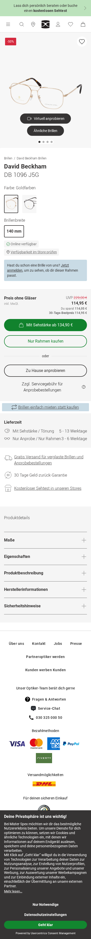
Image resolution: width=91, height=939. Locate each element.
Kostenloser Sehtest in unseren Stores (47, 488)
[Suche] (21, 24)
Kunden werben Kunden (45, 670)
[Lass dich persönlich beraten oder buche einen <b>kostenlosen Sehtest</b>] (45, 8)
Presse (76, 644)
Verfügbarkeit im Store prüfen (34, 252)
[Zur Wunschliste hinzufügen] (82, 41)
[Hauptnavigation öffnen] (8, 24)
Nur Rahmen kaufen (45, 341)
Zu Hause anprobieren (45, 370)
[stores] (33, 24)
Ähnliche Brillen (45, 131)
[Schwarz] (29, 204)
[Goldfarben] (11, 204)
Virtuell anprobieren (49, 119)
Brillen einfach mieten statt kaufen (48, 407)
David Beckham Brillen (32, 158)
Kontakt (39, 644)
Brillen (8, 158)
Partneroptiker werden (45, 657)
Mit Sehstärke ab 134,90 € (49, 325)
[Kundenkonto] (58, 24)
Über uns (16, 644)
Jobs (58, 644)
